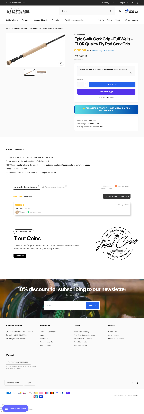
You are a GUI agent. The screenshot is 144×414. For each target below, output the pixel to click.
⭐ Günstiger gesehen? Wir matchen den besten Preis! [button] (106, 109)
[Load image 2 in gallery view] (41, 72)
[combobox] (87, 11)
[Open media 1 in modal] (35, 50)
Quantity (80, 79)
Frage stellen (109, 50)
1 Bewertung (97, 50)
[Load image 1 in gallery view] (29, 72)
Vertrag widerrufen (19, 362)
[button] (131, 11)
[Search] (111, 11)
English (123, 3)
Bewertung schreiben (118, 196)
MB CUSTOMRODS (122, 395)
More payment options (106, 97)
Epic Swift (79, 34)
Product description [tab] (15, 149)
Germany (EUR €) (108, 3)
